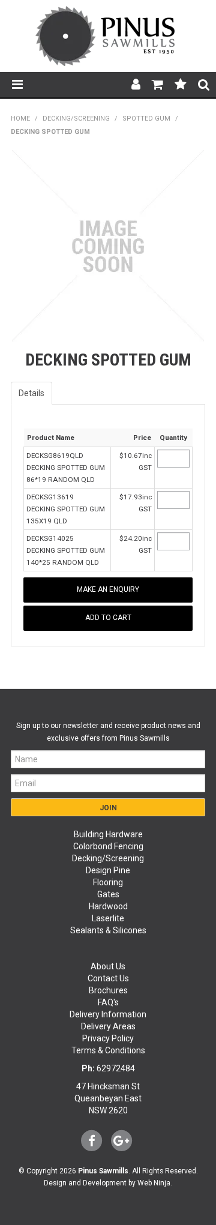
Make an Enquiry (108, 589)
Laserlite (108, 918)
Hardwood (108, 906)
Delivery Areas (108, 1026)
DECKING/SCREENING (76, 118)
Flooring (108, 882)
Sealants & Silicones (108, 930)
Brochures (108, 990)
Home (20, 118)
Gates (108, 894)
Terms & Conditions (108, 1050)
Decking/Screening (108, 858)
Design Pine (108, 870)
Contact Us (108, 978)
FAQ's (108, 1002)
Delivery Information (108, 1014)
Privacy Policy (108, 1038)
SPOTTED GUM (146, 118)
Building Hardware (108, 834)
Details (31, 393)
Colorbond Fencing (108, 846)
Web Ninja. (154, 1183)
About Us (108, 966)
